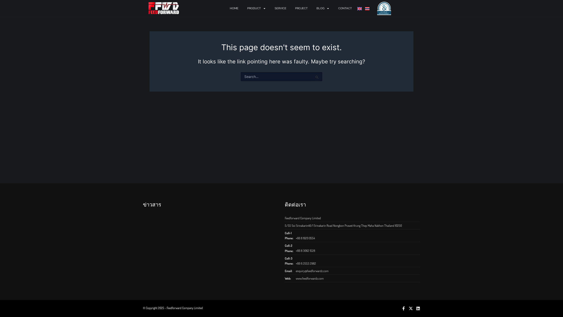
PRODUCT (254, 8)
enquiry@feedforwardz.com (312, 271)
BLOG (320, 8)
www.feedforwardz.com (310, 278)
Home (234, 8)
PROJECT (301, 8)
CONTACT (345, 8)
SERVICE (280, 8)
